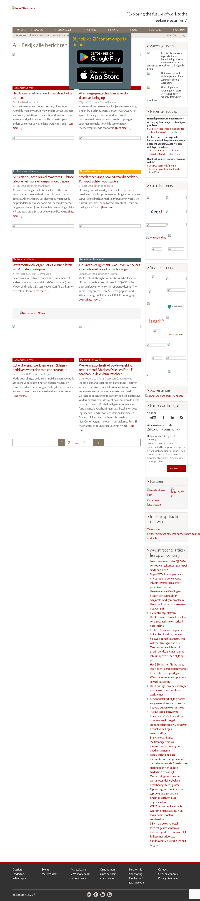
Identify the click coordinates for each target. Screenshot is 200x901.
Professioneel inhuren (25, 171)
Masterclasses (49, 874)
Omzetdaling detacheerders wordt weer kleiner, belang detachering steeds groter (166, 780)
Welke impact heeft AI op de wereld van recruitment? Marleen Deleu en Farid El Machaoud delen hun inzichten (106, 369)
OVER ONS (180, 29)
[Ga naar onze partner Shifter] (156, 307)
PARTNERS (91, 29)
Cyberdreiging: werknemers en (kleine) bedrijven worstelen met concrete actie (39, 367)
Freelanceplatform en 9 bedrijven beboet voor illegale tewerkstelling (168, 729)
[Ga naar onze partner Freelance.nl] (176, 334)
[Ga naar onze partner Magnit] (156, 225)
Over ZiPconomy (168, 874)
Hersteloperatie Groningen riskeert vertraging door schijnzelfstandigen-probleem (164, 94)
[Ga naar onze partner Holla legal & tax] (176, 321)
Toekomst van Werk (24, 88)
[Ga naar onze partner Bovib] (176, 225)
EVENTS (114, 29)
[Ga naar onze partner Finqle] (156, 198)
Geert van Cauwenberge (118, 378)
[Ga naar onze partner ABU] (176, 348)
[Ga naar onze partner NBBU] (156, 348)
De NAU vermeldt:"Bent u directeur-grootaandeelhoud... (165, 169)
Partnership (135, 869)
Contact (163, 869)
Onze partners (108, 874)
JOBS (134, 29)
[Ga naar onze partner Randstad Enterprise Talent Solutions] (156, 280)
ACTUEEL (21, 29)
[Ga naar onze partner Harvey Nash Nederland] (156, 252)
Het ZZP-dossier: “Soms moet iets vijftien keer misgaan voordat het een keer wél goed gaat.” (169, 669)
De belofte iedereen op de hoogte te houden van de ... (166, 130)
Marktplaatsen (79, 869)
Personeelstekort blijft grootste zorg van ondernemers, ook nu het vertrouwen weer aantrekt (167, 703)
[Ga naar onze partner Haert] (156, 321)
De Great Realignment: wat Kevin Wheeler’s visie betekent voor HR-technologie (109, 267)
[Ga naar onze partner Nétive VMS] (156, 334)
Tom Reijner (45, 374)
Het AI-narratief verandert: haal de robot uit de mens (43, 95)
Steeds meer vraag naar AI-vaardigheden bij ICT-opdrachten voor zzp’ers (109, 179)
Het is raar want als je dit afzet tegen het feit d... (164, 152)
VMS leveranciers (80, 874)
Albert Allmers (41, 186)
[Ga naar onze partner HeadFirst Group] (176, 239)
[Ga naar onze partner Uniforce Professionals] (176, 362)
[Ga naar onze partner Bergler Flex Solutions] (156, 375)
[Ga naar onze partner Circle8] (156, 212)
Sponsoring (135, 874)
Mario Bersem (108, 102)
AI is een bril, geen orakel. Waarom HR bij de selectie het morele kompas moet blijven (43, 179)
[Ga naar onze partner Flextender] (176, 212)
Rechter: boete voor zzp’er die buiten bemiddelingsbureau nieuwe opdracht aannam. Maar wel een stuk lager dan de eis (166, 61)
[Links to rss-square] (181, 418)
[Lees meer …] (123, 128)
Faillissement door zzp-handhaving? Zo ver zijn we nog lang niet (168, 841)
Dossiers (38, 29)
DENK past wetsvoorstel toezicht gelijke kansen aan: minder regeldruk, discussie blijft (168, 828)
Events (45, 869)
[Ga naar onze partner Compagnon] (156, 239)
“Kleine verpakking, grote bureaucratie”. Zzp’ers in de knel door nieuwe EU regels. (167, 716)
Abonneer (175, 468)
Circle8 (36, 102)
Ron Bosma (111, 274)
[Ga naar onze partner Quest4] (156, 294)
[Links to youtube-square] (153, 418)
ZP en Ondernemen (90, 171)
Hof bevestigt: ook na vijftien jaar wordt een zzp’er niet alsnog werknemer (172, 78)
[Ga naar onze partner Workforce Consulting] (176, 294)
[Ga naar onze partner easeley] (176, 280)
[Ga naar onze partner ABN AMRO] (176, 307)
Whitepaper (19, 878)
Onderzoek (18, 874)
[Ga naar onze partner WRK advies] (176, 375)
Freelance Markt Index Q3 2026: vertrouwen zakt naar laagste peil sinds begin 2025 (168, 565)
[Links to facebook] (163, 418)
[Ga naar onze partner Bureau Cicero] (156, 362)
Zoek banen (107, 878)
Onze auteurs (107, 869)
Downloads (64, 29)
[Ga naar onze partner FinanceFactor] (176, 198)
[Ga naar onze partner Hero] (176, 252)
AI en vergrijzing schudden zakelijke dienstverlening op (103, 95)
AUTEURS (156, 29)
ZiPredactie (106, 186)
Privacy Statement (168, 878)
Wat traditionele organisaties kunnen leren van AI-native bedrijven (42, 267)
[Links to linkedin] (172, 418)
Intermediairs (78, 878)
